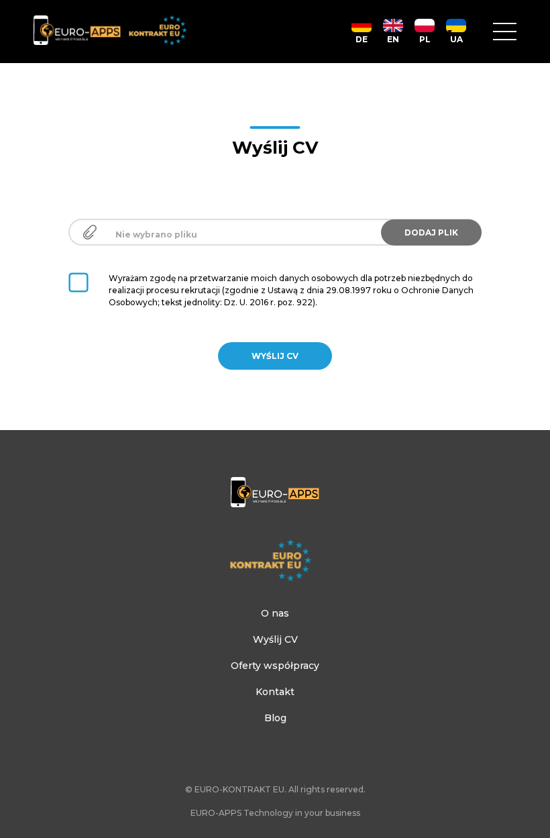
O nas (275, 613)
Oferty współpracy (275, 666)
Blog (275, 718)
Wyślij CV (275, 639)
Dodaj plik (431, 232)
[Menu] (504, 31)
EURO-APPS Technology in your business (275, 813)
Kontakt (275, 692)
